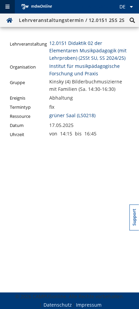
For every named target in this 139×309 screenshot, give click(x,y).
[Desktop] (37, 7)
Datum (17, 125)
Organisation (23, 67)
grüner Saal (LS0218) (72, 115)
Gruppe (17, 82)
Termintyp (20, 107)
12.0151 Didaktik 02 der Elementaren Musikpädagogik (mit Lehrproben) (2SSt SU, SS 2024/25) (88, 50)
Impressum (89, 305)
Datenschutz (58, 305)
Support (134, 217)
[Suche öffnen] (132, 20)
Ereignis (17, 98)
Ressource (20, 116)
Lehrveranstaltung (28, 44)
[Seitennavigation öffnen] (7, 7)
